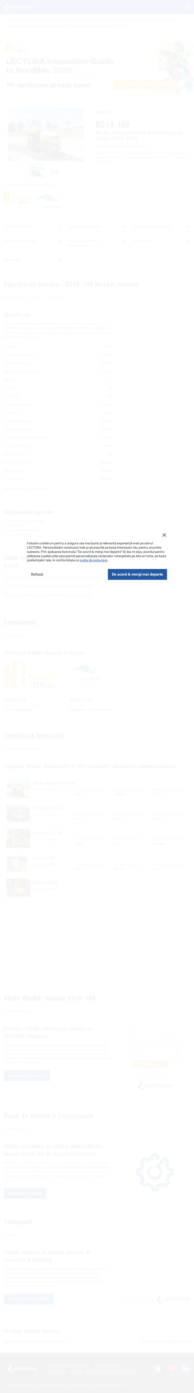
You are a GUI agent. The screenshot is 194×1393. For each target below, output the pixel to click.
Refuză (37, 574)
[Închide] (164, 535)
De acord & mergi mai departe (137, 574)
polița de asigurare (94, 560)
